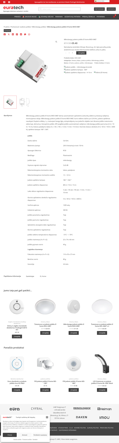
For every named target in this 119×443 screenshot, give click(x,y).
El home (48, 116)
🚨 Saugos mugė (29, 17)
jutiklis (82, 63)
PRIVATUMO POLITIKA (106, 428)
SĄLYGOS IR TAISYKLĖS (50, 430)
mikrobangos (89, 63)
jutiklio (97, 124)
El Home (7, 31)
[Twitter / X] (9, 34)
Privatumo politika (27, 439)
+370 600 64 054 (59, 410)
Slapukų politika (17, 439)
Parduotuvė (15, 27)
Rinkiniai (59, 17)
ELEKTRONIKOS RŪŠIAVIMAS (67, 430)
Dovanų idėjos (76, 60)
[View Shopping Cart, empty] (114, 17)
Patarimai (101, 17)
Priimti (10, 435)
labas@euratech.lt (59, 413)
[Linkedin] (13, 34)
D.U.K (71, 428)
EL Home (43, 276)
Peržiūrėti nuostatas (40, 435)
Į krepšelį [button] (17, 336)
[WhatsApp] (29, 34)
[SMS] (25, 34)
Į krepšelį (81, 53)
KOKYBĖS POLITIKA (80, 428)
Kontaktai (35, 439)
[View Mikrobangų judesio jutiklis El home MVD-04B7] (10, 102)
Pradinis (6, 27)
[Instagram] (9, 2)
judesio (76, 63)
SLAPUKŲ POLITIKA (93, 428)
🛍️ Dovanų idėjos (45, 17)
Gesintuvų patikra (72, 17)
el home (71, 63)
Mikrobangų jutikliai (39, 27)
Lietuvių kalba (100, 1)
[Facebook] (4, 2)
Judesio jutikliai (25, 27)
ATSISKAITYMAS (63, 428)
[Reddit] (21, 34)
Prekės (17, 17)
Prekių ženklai (88, 17)
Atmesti (24, 435)
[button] (47, 417)
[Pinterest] (17, 34)
